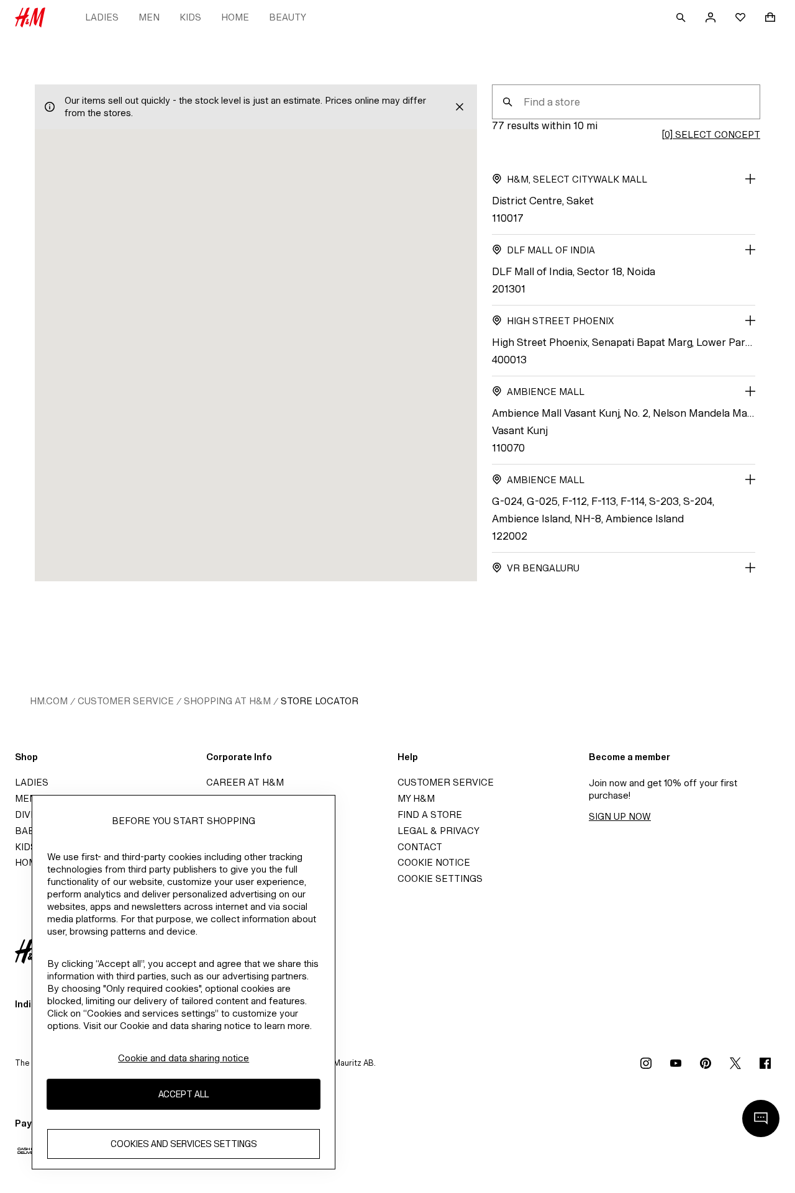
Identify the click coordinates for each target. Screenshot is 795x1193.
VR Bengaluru (543, 568)
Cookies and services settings (184, 1143)
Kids (190, 17)
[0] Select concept (710, 134)
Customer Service (126, 701)
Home (235, 17)
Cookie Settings (440, 878)
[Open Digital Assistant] (760, 1118)
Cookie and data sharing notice (183, 1058)
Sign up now (620, 816)
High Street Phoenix (560, 320)
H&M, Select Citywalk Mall (577, 179)
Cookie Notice (434, 862)
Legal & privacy (438, 830)
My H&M (416, 798)
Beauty (287, 17)
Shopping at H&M (227, 701)
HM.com (49, 701)
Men (149, 17)
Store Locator (319, 701)
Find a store (430, 814)
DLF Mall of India (551, 250)
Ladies (102, 17)
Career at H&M (245, 782)
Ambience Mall (545, 391)
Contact (420, 846)
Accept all (183, 1094)
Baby (27, 830)
